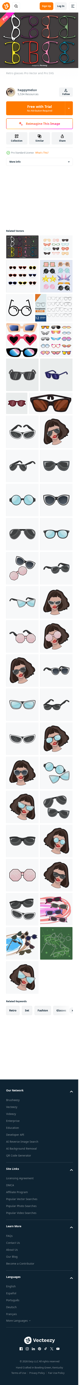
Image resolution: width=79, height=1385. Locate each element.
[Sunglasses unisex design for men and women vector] (28, 529)
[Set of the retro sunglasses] (21, 397)
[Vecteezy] (6, 6)
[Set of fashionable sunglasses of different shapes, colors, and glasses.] (22, 298)
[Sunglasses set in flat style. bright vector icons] (22, 333)
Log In (60, 6)
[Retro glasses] (22, 244)
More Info (15, 159)
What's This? (42, 152)
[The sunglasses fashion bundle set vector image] (23, 432)
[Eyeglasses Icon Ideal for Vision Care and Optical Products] (53, 330)
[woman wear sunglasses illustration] (22, 592)
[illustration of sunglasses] (22, 558)
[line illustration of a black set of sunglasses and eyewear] (25, 364)
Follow (66, 94)
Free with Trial (39, 108)
